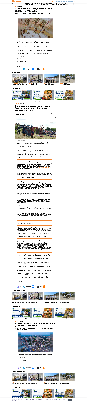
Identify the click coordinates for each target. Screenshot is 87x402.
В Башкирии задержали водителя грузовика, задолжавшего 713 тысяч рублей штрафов (47, 4)
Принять (69, 399)
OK (60, 1)
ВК (57, 1)
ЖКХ (13, 3)
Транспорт (17, 321)
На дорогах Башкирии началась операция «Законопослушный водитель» (62, 4)
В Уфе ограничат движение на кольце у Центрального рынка (32, 4)
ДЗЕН (65, 1)
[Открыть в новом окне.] (20, 69)
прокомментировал (44, 167)
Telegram (70, 1)
